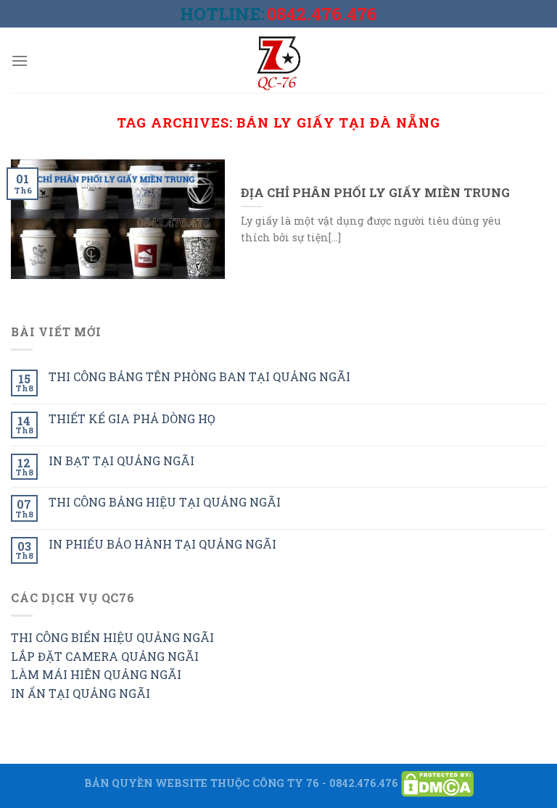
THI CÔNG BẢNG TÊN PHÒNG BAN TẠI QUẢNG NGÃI (199, 376)
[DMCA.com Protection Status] (437, 782)
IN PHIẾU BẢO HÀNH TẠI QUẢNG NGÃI (162, 544)
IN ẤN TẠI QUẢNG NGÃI (80, 693)
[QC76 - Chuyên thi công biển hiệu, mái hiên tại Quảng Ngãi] (278, 60)
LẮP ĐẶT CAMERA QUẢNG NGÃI (105, 656)
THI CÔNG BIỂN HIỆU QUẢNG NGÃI (112, 637)
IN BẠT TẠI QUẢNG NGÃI (121, 460)
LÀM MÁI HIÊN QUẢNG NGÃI (96, 674)
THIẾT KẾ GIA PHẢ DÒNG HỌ (132, 418)
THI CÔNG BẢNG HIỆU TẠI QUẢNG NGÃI (165, 502)
